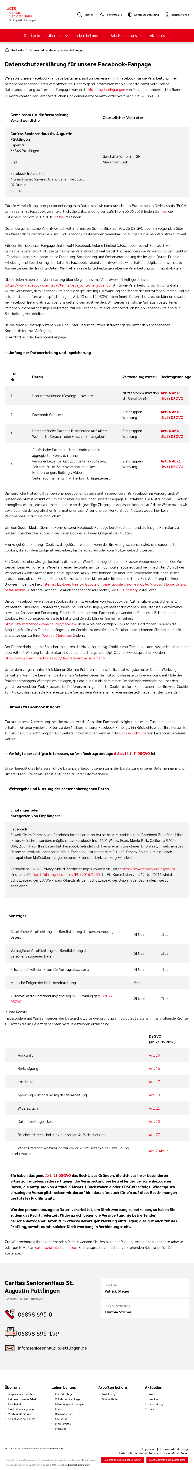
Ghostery (130, 589)
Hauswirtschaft (64, 1413)
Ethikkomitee (63, 1423)
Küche (59, 1409)
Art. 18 (154, 1094)
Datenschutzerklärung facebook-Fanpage (56, 50)
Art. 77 (154, 1134)
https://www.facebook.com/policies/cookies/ (40, 623)
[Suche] (81, 14)
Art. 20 (154, 1121)
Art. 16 (154, 1068)
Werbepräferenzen (57, 635)
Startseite (32, 35)
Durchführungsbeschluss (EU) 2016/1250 (66, 874)
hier (163, 211)
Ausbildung (108, 1394)
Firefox (77, 584)
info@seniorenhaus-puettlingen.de (52, 1348)
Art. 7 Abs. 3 (158, 1150)
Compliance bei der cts (21, 1418)
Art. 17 (154, 1081)
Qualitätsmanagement (21, 1409)
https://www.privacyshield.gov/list (148, 868)
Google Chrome (97, 584)
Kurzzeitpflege (64, 1394)
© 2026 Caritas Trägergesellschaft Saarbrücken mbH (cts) (34, 1448)
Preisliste (60, 1428)
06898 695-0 (35, 1314)
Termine (153, 1399)
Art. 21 (154, 1108)
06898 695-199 (38, 1333)
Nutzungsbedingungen (106, 89)
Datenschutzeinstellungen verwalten (122, 1460)
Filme (152, 1409)
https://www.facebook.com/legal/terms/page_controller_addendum (60, 285)
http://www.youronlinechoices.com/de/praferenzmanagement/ (55, 657)
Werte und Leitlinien (20, 1413)
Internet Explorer (56, 584)
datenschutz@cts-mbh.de (55, 1247)
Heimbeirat (14, 1404)
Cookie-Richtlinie (132, 732)
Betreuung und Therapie (69, 1404)
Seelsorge (61, 1418)
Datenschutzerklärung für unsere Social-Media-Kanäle (154, 1453)
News (152, 1394)
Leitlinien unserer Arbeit (22, 1399)
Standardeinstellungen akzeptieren (167, 1460)
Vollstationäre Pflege (67, 1399)
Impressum (149, 1449)
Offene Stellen (110, 1399)
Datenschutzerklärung (173, 1449)
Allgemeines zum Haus (21, 1394)
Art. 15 (154, 1055)
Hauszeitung (156, 1404)
